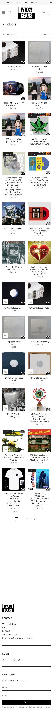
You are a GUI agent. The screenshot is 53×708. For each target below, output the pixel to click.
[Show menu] (4, 13)
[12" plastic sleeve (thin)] (13, 327)
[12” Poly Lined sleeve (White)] (39, 363)
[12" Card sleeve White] (39, 293)
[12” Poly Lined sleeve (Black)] (13, 363)
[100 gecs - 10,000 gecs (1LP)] (39, 88)
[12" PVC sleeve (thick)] (39, 327)
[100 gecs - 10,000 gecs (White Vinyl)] (13, 124)
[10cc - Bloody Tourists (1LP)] (13, 213)
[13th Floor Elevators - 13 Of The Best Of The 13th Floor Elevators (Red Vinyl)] (39, 399)
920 (35, 519)
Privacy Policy (42, 707)
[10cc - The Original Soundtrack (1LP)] (13, 252)
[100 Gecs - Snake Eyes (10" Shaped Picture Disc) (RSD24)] (39, 124)
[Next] (44, 519)
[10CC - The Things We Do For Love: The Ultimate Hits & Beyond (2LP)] (39, 252)
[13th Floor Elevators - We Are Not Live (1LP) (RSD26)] (13, 440)
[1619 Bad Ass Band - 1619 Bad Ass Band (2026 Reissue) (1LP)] (39, 440)
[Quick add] (30, 133)
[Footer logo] (8, 608)
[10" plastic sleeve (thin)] (39, 52)
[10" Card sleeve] (13, 52)
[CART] (49, 13)
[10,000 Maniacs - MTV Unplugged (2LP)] (13, 88)
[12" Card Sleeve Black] (13, 293)
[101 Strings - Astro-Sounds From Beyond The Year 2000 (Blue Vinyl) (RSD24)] (39, 163)
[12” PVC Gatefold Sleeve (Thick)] (13, 399)
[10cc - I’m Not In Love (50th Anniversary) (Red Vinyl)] (39, 213)
